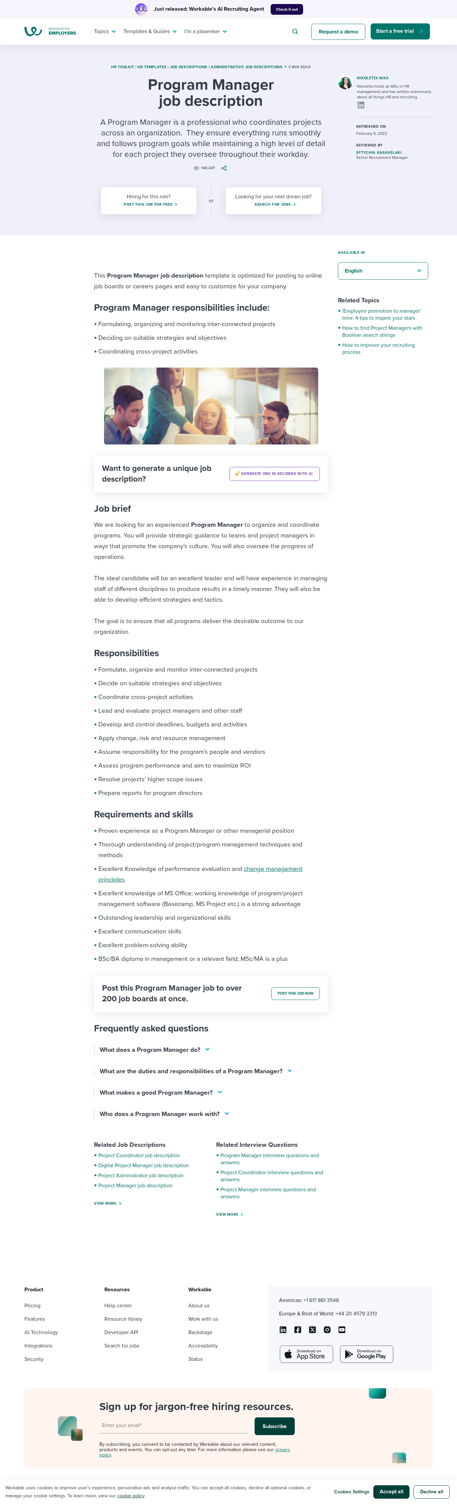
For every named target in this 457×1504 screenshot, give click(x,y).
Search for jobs (121, 1345)
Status (195, 1359)
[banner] (211, 474)
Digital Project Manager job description (143, 1165)
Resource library (123, 1319)
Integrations (38, 1345)
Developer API (121, 1332)
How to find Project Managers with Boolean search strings (382, 331)
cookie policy (130, 1496)
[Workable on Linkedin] (283, 1332)
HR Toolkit (122, 67)
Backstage (200, 1332)
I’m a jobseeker (202, 31)
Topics (101, 31)
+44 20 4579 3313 (356, 1313)
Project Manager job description (135, 1185)
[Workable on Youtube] (312, 1332)
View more (105, 1203)
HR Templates (152, 67)
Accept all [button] (391, 1491)
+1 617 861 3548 (321, 1300)
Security (33, 1359)
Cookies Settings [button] (351, 1492)
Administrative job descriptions (247, 67)
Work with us (203, 1319)
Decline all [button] (431, 1492)
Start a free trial (395, 31)
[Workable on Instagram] (342, 1332)
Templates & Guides (146, 31)
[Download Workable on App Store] (306, 1354)
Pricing (32, 1305)
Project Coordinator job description (139, 1155)
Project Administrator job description (141, 1175)
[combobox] (296, 31)
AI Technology (41, 1332)
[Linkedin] (361, 105)
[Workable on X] (327, 1332)
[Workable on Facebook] (298, 1332)
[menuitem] (103, 31)
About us (198, 1305)
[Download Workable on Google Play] (366, 1354)
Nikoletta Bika (373, 78)
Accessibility (203, 1345)
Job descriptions (188, 67)
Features (34, 1319)
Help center (118, 1305)
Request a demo (338, 31)
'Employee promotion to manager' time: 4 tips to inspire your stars (381, 314)
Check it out (287, 9)
